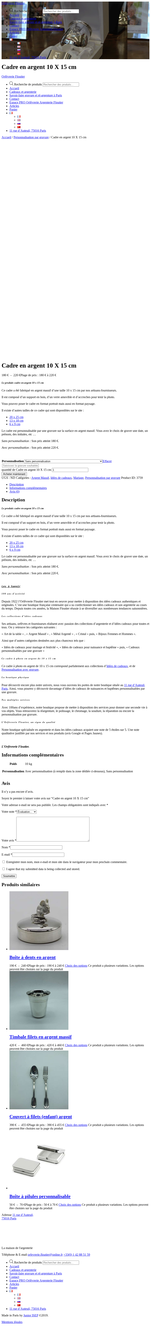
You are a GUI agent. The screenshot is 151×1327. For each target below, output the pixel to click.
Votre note (9, 811)
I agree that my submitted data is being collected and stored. (43, 869)
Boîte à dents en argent (32, 957)
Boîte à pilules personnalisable (40, 1196)
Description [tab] (16, 484)
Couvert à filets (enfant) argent (40, 1116)
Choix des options (76, 965)
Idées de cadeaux (61, 477)
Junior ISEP (30, 1315)
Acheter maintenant (14, 474)
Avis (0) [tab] (14, 491)
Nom (6, 847)
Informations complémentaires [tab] (28, 488)
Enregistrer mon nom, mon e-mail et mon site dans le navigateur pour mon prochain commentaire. (66, 862)
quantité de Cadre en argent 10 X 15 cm (26, 469)
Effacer (107, 461)
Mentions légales (12, 1322)
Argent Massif (40, 477)
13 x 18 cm (16, 420)
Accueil (6, 137)
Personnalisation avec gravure (20, 669)
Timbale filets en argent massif (40, 1036)
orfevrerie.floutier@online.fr (45, 1254)
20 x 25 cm (16, 417)
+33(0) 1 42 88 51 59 (77, 1254)
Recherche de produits (28, 11)
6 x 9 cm (14, 424)
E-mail (7, 854)
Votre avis (9, 840)
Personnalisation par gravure (31, 137)
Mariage (78, 477)
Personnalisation (13, 461)
